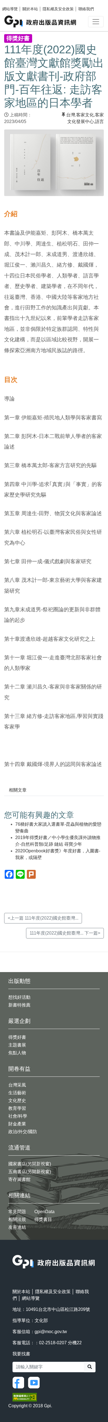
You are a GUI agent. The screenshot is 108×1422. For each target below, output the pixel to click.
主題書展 (17, 1045)
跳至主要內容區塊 (15, 3)
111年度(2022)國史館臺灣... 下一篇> (65, 933)
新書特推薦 (19, 1005)
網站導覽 (10, 9)
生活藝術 (17, 1092)
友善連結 (17, 1227)
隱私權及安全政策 (58, 9)
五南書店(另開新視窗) (29, 1171)
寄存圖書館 (19, 1179)
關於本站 (30, 9)
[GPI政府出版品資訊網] (40, 21)
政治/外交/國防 (22, 1131)
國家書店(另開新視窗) (29, 1163)
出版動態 (19, 981)
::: (14, 1251)
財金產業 (17, 1123)
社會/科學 (17, 1116)
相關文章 (18, 790)
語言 (99, 121)
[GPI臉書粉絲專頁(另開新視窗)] (19, 1382)
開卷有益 (19, 1069)
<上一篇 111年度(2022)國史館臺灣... (43, 918)
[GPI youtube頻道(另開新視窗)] (35, 1382)
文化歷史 (17, 1100)
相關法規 (17, 1219)
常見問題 (17, 1211)
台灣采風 (17, 1085)
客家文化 (85, 114)
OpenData (44, 1211)
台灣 (70, 114)
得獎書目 (43, 1219)
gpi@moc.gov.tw (51, 1331)
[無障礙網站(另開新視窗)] (24, 1397)
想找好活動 (19, 997)
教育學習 (17, 1108)
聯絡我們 (86, 9)
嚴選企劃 (19, 1021)
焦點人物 (17, 1052)
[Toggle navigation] (96, 21)
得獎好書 (17, 1037)
